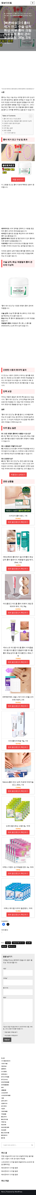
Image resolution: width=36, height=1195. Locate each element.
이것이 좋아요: (11, 133)
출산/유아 (4, 1116)
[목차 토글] (30, 116)
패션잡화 (3, 1130)
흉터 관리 (4, 946)
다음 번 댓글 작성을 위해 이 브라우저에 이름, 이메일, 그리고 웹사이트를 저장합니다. (17, 1028)
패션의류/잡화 (5, 1127)
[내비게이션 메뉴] (33, 2)
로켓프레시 (4, 1074)
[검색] (32, 1145)
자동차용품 (4, 1111)
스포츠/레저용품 (5, 1095)
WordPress (18, 1192)
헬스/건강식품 (5, 1132)
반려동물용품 (5, 1085)
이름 (5, 968)
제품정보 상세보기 (18, 474)
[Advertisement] (18, 69)
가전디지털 (4, 1063)
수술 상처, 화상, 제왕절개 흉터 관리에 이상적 (18, 121)
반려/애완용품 (5, 1082)
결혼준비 (3, 1069)
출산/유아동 (4, 1119)
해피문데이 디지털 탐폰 (9, 1168)
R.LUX (3, 1058)
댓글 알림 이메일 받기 (11, 1032)
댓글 (5, 997)
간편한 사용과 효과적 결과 (12, 123)
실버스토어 (4, 1100)
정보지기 (9, 43)
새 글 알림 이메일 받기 (11, 1035)
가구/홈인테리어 (5, 1061)
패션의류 (3, 1124)
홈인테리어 (4, 1135)
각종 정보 (4, 1066)
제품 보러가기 (18, 179)
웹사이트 (5, 988)
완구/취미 (4, 1106)
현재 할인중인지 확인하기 (18, 522)
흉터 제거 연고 (12, 946)
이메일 (5, 978)
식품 (2, 1098)
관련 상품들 (7, 130)
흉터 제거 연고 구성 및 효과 (12, 119)
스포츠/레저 (4, 1093)
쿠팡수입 (3, 1122)
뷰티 (2, 1087)
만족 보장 (7, 126)
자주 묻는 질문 (8, 128)
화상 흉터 (29, 942)
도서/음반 (4, 1071)
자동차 (3, 1108)
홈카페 (3, 1138)
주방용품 (3, 1114)
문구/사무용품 (5, 1077)
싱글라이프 (4, 1103)
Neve (3, 1192)
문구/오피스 (4, 1079)
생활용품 (3, 1090)
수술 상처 (8, 942)
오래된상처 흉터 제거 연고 (18, 942)
